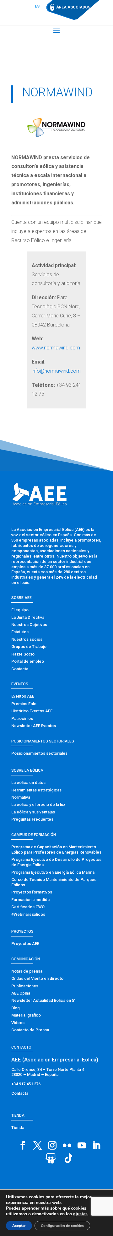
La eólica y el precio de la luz (38, 804)
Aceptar (19, 1225)
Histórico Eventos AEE (31, 711)
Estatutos (20, 631)
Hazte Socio (23, 654)
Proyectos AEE (25, 943)
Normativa (20, 797)
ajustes (80, 1214)
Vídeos (17, 1022)
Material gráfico (26, 1015)
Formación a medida (30, 899)
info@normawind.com (56, 371)
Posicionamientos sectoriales (39, 753)
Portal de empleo (27, 661)
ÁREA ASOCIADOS (73, 7)
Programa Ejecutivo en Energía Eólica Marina (52, 872)
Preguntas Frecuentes (32, 819)
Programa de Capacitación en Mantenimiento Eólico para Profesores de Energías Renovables (56, 850)
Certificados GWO (28, 906)
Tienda (17, 1127)
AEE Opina (20, 993)
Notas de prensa (26, 971)
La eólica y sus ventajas (33, 812)
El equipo (20, 609)
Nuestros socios (26, 639)
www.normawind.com (56, 348)
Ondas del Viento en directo (37, 978)
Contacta (19, 669)
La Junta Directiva (27, 617)
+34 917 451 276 (25, 1084)
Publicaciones (24, 986)
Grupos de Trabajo (28, 646)
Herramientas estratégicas (36, 790)
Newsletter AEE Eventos (33, 725)
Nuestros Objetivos (29, 624)
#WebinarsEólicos (28, 914)
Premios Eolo (23, 703)
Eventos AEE (22, 696)
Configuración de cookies (62, 1225)
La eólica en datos (28, 782)
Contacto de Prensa (30, 1030)
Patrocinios (22, 718)
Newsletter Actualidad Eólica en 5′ (43, 1000)
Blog (15, 1008)
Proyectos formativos (31, 892)
